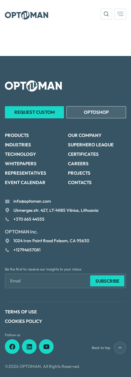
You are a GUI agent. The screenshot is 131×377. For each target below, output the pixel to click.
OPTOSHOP (96, 112)
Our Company (84, 135)
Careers (78, 163)
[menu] (120, 14)
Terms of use (21, 311)
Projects (79, 173)
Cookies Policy (23, 321)
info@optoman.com (32, 201)
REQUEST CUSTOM (34, 112)
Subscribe (107, 281)
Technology (20, 154)
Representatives (25, 173)
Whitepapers (21, 163)
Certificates (83, 154)
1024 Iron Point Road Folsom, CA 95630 (51, 240)
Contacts (80, 182)
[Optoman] (26, 15)
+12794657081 (27, 250)
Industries (18, 144)
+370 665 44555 (28, 219)
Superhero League (91, 144)
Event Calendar (25, 182)
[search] (106, 14)
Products (17, 135)
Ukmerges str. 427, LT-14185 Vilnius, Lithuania (55, 210)
